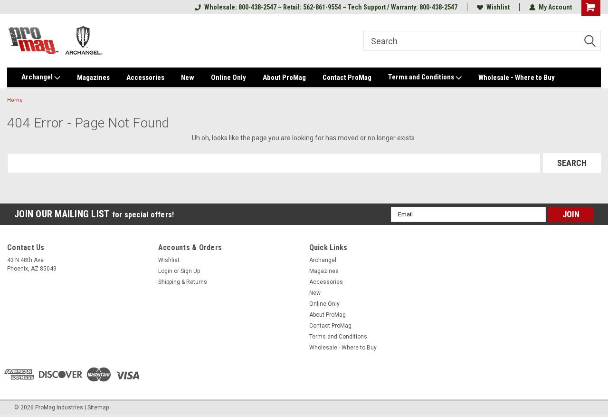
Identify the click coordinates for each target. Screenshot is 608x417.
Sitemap (98, 407)
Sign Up (190, 271)
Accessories (145, 77)
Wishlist (498, 7)
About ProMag (284, 77)
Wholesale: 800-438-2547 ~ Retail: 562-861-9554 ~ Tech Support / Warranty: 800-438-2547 (330, 7)
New (187, 77)
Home (15, 100)
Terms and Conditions (422, 77)
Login (165, 271)
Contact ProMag (347, 77)
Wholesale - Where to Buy (516, 77)
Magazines (93, 77)
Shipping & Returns (182, 282)
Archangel (37, 77)
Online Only (228, 77)
